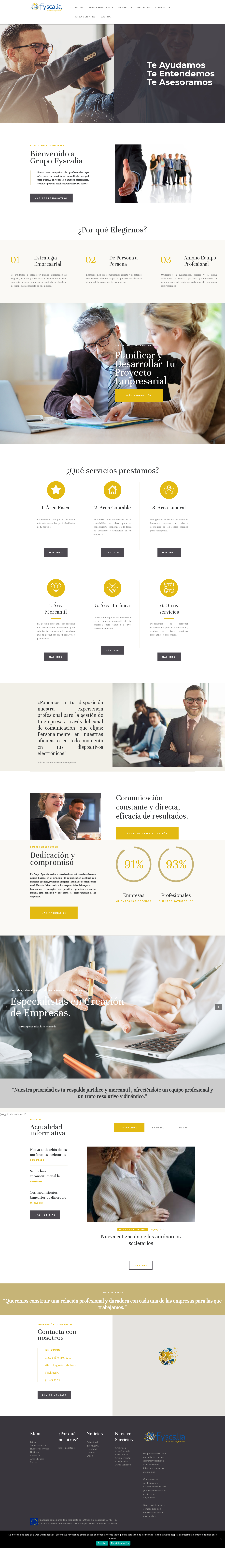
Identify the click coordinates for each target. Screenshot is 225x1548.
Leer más (141, 1265)
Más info (56, 553)
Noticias (34, 1452)
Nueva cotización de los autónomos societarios (48, 1152)
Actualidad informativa (133, 1230)
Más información (120, 1543)
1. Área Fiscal (56, 508)
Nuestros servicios (39, 1448)
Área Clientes (37, 1458)
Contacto (35, 1455)
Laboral (91, 1452)
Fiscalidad (92, 1448)
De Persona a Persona (123, 261)
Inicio (33, 1442)
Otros (90, 1455)
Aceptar (102, 1543)
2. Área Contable (112, 508)
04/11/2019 (36, 1181)
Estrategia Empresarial (47, 261)
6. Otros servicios (169, 608)
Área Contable (122, 1451)
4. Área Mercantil (56, 608)
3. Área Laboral (169, 508)
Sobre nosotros (38, 1445)
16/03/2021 (36, 1203)
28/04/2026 (37, 1160)
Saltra (33, 1462)
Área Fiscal (121, 1447)
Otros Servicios (123, 1464)
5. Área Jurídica (112, 605)
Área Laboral (121, 1454)
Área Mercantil (123, 1457)
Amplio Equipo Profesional (200, 261)
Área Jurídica (121, 1461)
